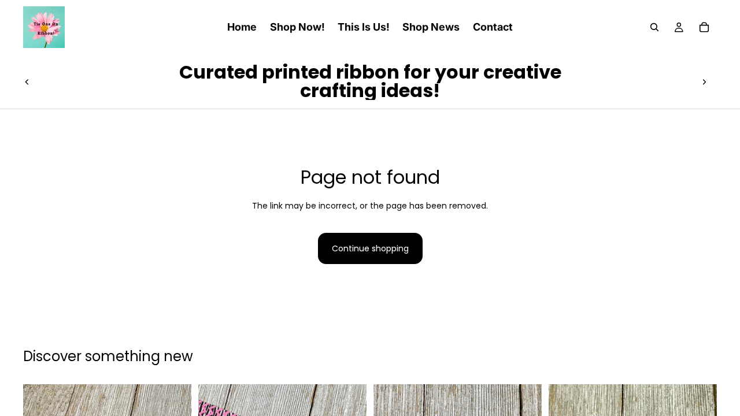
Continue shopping (370, 248)
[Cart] (704, 27)
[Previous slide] (27, 81)
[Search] (654, 27)
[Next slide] (704, 81)
